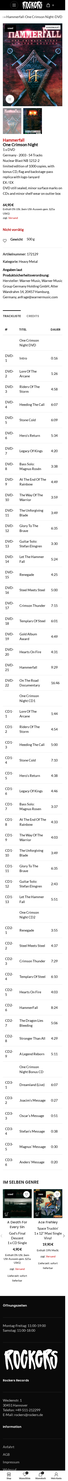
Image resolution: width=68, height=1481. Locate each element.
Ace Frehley (48, 1222)
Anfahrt (8, 1447)
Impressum (11, 1462)
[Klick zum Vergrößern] (10, 99)
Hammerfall (14, 139)
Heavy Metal (28, 261)
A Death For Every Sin (17, 1224)
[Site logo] (32, 5)
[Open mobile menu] (14, 5)
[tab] (12, 315)
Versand (13, 217)
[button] (6, 65)
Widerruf (9, 1470)
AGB (6, 1454)
